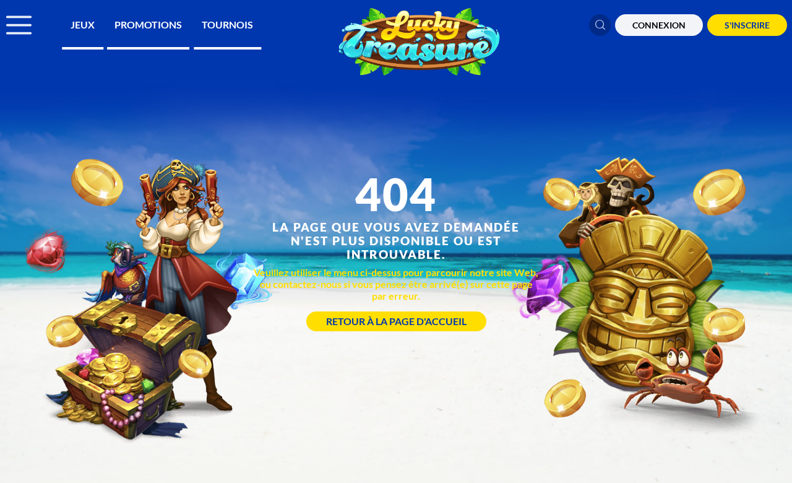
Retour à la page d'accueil (396, 321)
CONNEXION (659, 25)
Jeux (83, 24)
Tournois (227, 24)
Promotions (148, 24)
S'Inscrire (747, 25)
